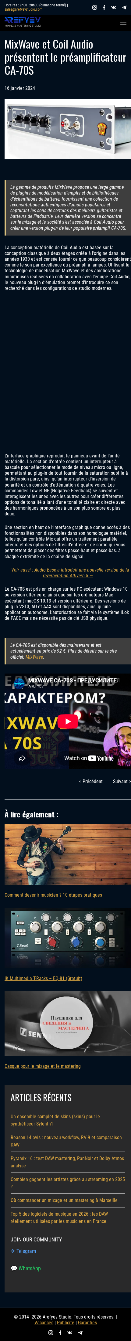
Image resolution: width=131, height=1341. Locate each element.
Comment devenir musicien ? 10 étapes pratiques (53, 895)
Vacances (43, 1323)
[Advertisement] (65, 371)
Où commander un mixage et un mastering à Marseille (64, 1200)
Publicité (65, 1323)
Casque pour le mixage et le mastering (43, 1066)
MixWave (34, 657)
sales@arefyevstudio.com (23, 9)
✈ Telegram (23, 1251)
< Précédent (91, 781)
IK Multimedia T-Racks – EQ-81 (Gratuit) (43, 978)
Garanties (87, 1323)
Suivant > (122, 781)
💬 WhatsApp (26, 1268)
